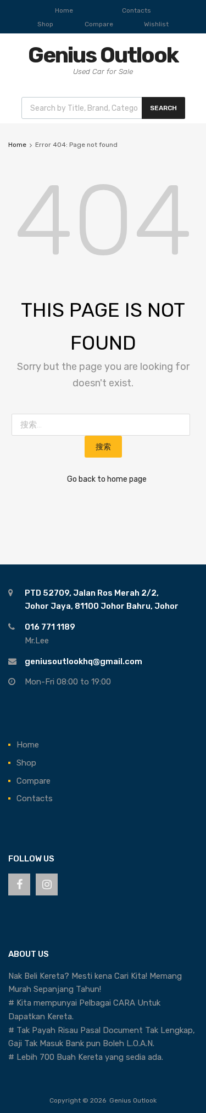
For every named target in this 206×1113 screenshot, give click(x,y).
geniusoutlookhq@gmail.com (83, 661)
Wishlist (156, 24)
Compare (99, 24)
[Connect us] (19, 884)
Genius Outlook (103, 55)
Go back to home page (107, 479)
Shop (45, 24)
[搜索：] (103, 425)
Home (64, 10)
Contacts (136, 10)
